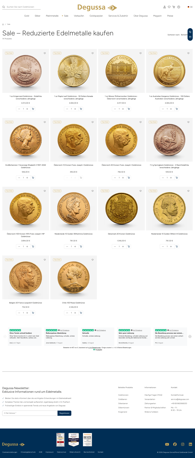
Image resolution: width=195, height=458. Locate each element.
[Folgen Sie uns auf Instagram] (182, 444)
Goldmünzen (123, 395)
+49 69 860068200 (179, 403)
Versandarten (150, 399)
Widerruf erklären (151, 412)
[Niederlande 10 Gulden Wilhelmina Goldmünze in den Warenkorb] (81, 246)
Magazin (157, 15)
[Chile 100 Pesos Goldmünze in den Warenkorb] (81, 313)
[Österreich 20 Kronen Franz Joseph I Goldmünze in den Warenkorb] (129, 177)
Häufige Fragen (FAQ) (153, 395)
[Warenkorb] (173, 7)
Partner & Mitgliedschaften (155, 408)
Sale (66, 15)
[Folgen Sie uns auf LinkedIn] (190, 444)
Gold (26, 15)
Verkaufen (79, 15)
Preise (170, 15)
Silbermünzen (123, 408)
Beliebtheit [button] (185, 35)
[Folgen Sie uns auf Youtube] (167, 444)
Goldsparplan (96, 15)
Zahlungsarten (150, 403)
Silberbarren (123, 403)
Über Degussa (141, 15)
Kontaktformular (177, 395)
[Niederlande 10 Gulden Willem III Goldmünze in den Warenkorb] (176, 246)
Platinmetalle (52, 15)
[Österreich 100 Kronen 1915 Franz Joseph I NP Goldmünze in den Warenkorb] (33, 246)
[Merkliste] (169, 7)
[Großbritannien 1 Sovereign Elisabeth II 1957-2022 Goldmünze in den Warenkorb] (33, 177)
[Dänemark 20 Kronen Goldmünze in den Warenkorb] (129, 246)
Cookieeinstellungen (9, 452)
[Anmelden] (164, 7)
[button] (178, 7)
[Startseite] (3, 24)
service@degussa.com (180, 399)
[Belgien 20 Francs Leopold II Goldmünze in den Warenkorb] (33, 313)
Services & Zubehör (118, 15)
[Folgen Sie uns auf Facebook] (175, 444)
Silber (37, 15)
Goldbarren (122, 399)
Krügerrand (122, 412)
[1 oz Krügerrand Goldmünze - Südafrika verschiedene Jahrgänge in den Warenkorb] (33, 109)
